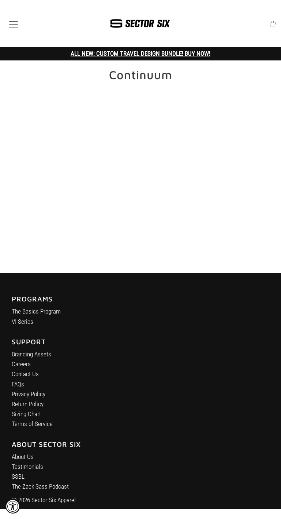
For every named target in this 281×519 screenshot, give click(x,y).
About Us (23, 456)
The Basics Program (36, 311)
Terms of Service (32, 423)
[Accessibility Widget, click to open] (12, 506)
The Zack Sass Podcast (40, 486)
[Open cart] (273, 23)
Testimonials (27, 466)
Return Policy (28, 404)
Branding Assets (31, 354)
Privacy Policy (28, 394)
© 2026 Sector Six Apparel (44, 500)
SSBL (18, 476)
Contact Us (25, 374)
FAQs (18, 384)
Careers (21, 364)
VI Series (22, 321)
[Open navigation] (13, 23)
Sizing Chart (26, 414)
